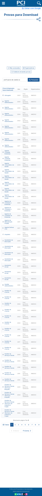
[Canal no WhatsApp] (16, 494)
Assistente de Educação (9, 240)
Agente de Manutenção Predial (8, 221)
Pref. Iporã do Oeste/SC (26, 95)
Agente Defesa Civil (9, 228)
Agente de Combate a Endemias (8, 202)
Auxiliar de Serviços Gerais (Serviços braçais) (9, 395)
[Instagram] (26, 494)
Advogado (8, 95)
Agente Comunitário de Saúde (9, 165)
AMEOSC (33, 95)
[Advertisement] (21, 42)
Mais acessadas (14, 68)
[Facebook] (22, 494)
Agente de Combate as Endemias (8, 215)
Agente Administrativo (9, 101)
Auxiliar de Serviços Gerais (9, 354)
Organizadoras (29, 68)
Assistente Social (8, 266)
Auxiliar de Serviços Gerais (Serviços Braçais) (9, 387)
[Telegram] (18, 494)
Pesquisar (34, 80)
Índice (7, 425)
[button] (3, 3)
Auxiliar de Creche (8, 291)
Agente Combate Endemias (7, 152)
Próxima (26, 431)
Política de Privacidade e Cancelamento (21, 489)
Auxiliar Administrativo (9, 285)
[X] (24, 494)
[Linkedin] (20, 494)
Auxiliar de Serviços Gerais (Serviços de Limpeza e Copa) (9, 403)
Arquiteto (7, 234)
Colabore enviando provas (22, 72)
